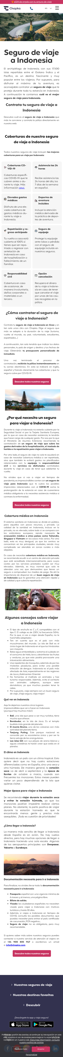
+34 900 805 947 (31, 6)
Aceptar (40, 1049)
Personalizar (31, 1055)
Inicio (16, 9)
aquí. (22, 188)
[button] (48, 8)
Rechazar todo (21, 1049)
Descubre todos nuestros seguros (32, 381)
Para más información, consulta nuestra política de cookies (39, 1041)
